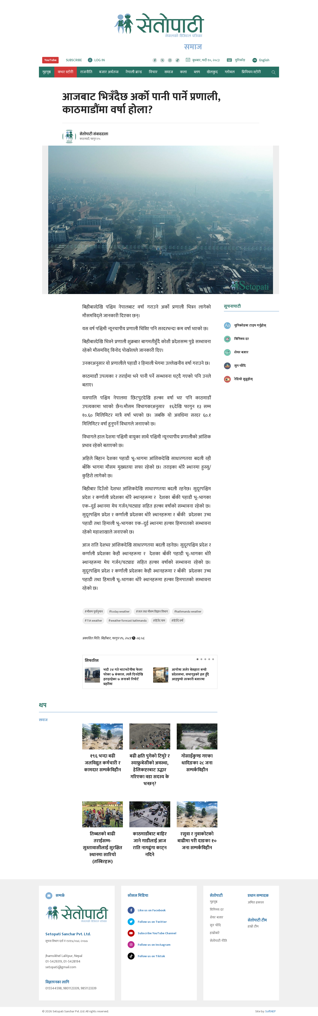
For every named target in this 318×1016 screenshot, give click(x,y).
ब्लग (197, 72)
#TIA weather (93, 620)
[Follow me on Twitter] (75, 139)
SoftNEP (270, 1011)
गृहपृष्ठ (213, 902)
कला (183, 72)
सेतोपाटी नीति (218, 941)
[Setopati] (76, 914)
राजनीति (86, 72)
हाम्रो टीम (253, 926)
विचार (153, 72)
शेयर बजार (216, 917)
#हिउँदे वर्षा (177, 620)
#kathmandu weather (187, 611)
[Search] (273, 72)
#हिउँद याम (159, 620)
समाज (168, 72)
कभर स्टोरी (65, 72)
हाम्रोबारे (215, 933)
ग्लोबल (230, 72)
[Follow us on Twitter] (162, 60)
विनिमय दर (217, 910)
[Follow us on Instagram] (170, 60)
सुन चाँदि (215, 925)
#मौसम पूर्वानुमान (94, 611)
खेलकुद (212, 72)
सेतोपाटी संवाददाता (94, 134)
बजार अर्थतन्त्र (109, 72)
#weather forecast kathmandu (127, 620)
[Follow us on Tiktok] (177, 60)
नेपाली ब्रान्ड (133, 72)
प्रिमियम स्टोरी (251, 72)
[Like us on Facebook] (155, 60)
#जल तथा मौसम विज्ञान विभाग (152, 611)
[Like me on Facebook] (71, 142)
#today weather (119, 611)
